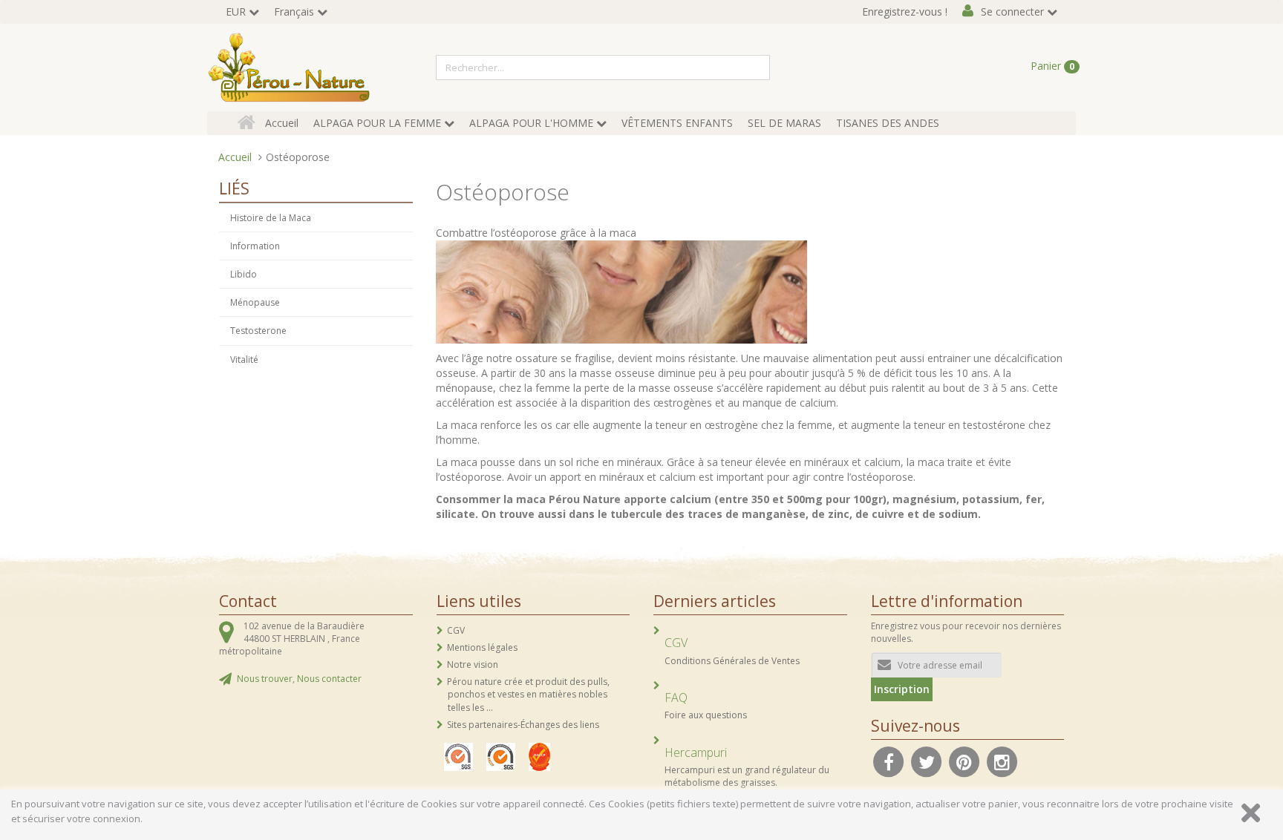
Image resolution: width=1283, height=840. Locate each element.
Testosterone (258, 330)
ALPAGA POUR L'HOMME (531, 123)
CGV (456, 630)
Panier (1052, 66)
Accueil (281, 123)
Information (255, 246)
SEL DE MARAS (784, 123)
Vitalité (244, 359)
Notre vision (472, 664)
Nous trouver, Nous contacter (299, 678)
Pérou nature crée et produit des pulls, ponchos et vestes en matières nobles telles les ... (528, 694)
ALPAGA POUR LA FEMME (377, 123)
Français (294, 11)
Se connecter (1012, 11)
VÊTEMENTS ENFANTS (677, 123)
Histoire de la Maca (270, 217)
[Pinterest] (964, 761)
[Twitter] (926, 761)
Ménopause (255, 302)
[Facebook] (889, 761)
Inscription (902, 689)
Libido (243, 274)
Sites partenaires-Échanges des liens (523, 724)
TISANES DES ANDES (887, 123)
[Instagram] (1002, 761)
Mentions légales (482, 647)
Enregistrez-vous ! (904, 11)
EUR (236, 11)
